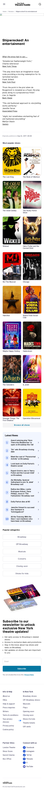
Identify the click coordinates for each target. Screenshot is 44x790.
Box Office (7, 759)
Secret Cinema (8, 755)
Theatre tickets (29, 723)
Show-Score (8, 751)
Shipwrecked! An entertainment (26, 11)
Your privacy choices (7, 720)
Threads (29, 759)
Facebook (30, 747)
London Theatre (9, 747)
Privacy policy (8, 726)
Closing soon (22, 566)
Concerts (22, 559)
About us (6, 696)
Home (5, 11)
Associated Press (9, 111)
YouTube (29, 766)
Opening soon (28, 711)
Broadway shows (30, 696)
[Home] (22, 4)
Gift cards (27, 727)
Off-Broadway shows (31, 700)
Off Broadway (22, 544)
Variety (5, 124)
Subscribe (21, 669)
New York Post (8, 82)
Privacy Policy (29, 675)
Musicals (22, 551)
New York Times (9, 66)
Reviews (11, 11)
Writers (6, 711)
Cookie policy (8, 729)
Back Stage (7, 98)
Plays (25, 707)
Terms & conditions (10, 715)
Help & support (9, 704)
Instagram (30, 751)
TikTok (29, 755)
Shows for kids (21, 573)
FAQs (5, 700)
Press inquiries (9, 707)
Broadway (22, 537)
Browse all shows (22, 425)
